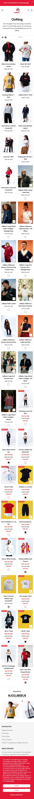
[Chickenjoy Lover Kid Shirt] (25, 399)
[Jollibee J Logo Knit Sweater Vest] (8, 362)
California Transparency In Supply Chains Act (15, 742)
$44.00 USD (25, 524)
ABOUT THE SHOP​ (7, 748)
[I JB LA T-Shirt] (8, 619)
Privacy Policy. (10, 781)
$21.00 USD (25, 674)
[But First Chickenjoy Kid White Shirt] (8, 654)
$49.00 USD (25, 564)
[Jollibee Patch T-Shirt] (25, 82)
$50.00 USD (25, 233)
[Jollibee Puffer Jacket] (8, 290)
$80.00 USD (9, 454)
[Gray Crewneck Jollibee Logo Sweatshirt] (8, 584)
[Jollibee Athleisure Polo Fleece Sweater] (25, 290)
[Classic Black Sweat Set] (8, 438)
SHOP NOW (26, 3)
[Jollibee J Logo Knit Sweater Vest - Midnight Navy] (25, 251)
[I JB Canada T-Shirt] (25, 584)
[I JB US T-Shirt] (8, 475)
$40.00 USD (25, 66)
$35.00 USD (8, 100)
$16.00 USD (25, 416)
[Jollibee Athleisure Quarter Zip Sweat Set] (8, 326)
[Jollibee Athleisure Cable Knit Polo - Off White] (25, 213)
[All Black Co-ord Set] (25, 475)
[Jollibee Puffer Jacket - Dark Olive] (25, 176)
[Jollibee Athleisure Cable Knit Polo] (25, 326)
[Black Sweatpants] (25, 510)
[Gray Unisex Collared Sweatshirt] (8, 113)
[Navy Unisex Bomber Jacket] (25, 113)
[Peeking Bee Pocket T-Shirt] (25, 144)
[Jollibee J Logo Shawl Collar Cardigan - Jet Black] (25, 362)
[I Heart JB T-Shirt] (25, 51)
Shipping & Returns (7, 730)
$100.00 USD (25, 195)
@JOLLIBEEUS (17, 695)
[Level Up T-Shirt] (8, 144)
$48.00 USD (25, 489)
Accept (16, 785)
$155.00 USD (9, 69)
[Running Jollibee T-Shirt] (8, 82)
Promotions (5, 733)
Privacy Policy (6, 736)
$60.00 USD (9, 192)
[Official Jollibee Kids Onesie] (25, 547)
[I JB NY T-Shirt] (25, 619)
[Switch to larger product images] (2, 37)
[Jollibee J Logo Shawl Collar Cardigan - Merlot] (8, 401)
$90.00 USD (9, 272)
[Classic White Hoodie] (8, 547)
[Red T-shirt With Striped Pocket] (25, 656)
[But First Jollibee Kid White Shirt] (25, 438)
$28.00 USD (9, 489)
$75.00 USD (8, 131)
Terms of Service (7, 739)
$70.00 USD (9, 233)
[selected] (5, 37)
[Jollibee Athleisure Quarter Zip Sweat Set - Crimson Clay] (8, 251)
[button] (25, 198)
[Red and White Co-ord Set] (8, 510)
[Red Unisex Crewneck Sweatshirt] (8, 175)
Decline (16, 790)
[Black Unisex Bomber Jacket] (8, 51)
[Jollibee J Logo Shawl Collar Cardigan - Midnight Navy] (8, 213)
